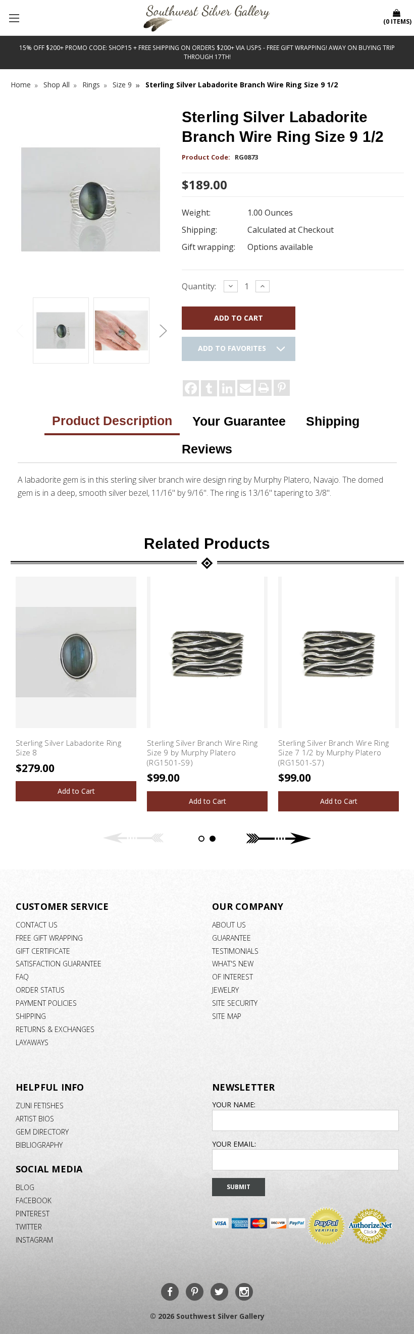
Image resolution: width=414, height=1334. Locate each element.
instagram (34, 1240)
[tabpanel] (76, 689)
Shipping (332, 421)
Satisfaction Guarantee (58, 963)
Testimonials (235, 951)
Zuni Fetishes (40, 1105)
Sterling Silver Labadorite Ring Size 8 (68, 748)
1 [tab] (201, 839)
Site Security (234, 1003)
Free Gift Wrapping (49, 938)
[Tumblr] (209, 388)
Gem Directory (42, 1132)
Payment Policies (46, 1003)
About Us (229, 925)
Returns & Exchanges (55, 1029)
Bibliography (39, 1145)
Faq (22, 977)
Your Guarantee (239, 421)
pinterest (32, 1213)
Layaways (32, 1042)
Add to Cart (76, 791)
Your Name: (233, 1104)
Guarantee (231, 938)
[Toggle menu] (15, 17)
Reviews (207, 449)
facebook (33, 1200)
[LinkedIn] (227, 388)
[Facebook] (191, 388)
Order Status (40, 990)
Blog (25, 1187)
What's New (232, 963)
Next (161, 331)
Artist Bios (35, 1118)
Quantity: (199, 286)
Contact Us (37, 925)
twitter (29, 1227)
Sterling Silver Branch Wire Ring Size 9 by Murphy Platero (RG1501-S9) (202, 752)
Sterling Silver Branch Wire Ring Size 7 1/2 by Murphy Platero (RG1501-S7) (333, 752)
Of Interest (232, 977)
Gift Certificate (43, 951)
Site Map (226, 1016)
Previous (21, 331)
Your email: (234, 1144)
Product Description (112, 421)
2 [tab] (213, 839)
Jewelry (225, 990)
